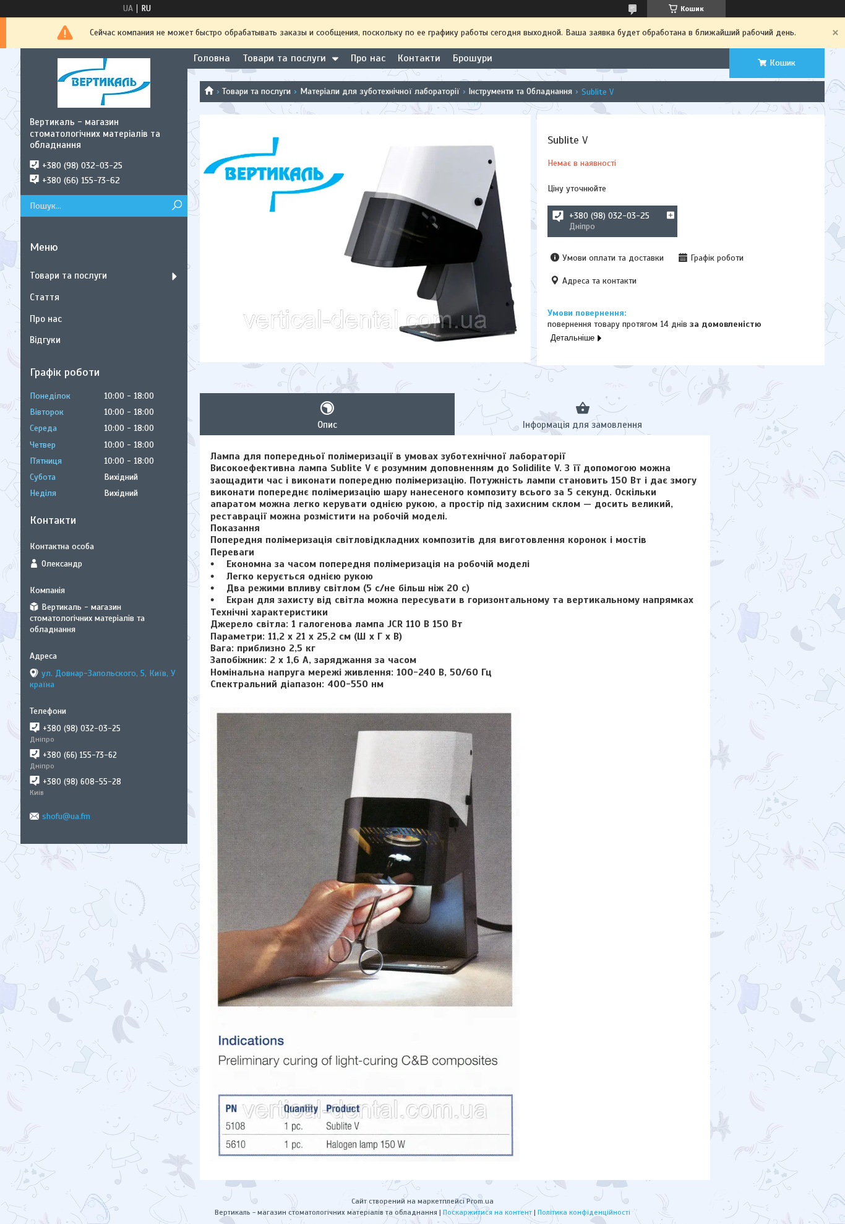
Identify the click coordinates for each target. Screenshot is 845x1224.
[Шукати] (176, 206)
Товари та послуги (284, 58)
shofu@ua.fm (66, 816)
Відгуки (45, 339)
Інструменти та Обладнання (520, 91)
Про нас (368, 58)
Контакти (419, 58)
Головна (212, 58)
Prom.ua (480, 1201)
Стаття (44, 297)
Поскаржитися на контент (487, 1212)
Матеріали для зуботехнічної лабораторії (380, 91)
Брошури (472, 58)
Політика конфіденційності (584, 1212)
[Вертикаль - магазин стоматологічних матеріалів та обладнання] (104, 82)
